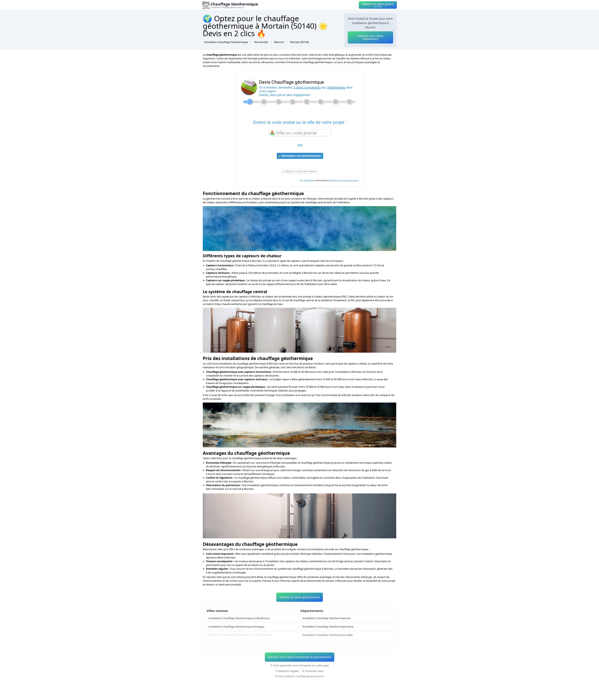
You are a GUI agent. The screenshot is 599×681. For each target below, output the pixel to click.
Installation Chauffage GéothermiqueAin (326, 618)
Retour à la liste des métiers (301, 171)
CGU (301, 180)
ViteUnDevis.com (336, 180)
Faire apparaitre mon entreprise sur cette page (301, 665)
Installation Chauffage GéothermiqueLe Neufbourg (239, 618)
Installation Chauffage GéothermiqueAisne (327, 626)
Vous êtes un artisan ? (351, 180)
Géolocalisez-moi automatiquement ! (301, 155)
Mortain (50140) (299, 42)
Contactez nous (314, 671)
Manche (279, 42)
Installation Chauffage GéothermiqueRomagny (236, 626)
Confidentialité (309, 180)
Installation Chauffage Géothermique (226, 42)
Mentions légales (289, 671)
